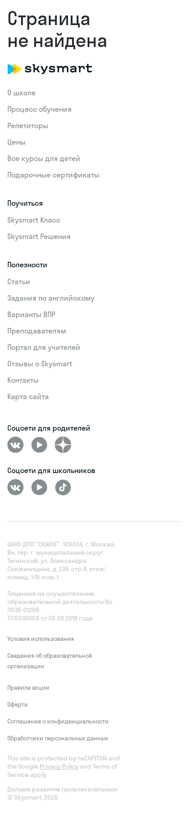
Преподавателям (36, 330)
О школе (21, 92)
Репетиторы (27, 125)
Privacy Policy (59, 766)
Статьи (18, 281)
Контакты (23, 380)
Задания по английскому (50, 297)
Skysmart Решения (39, 236)
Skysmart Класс (33, 219)
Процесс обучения (39, 109)
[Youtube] (39, 445)
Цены (16, 141)
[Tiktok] (63, 487)
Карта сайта (28, 396)
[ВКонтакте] (15, 445)
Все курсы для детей (43, 158)
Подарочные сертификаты (53, 174)
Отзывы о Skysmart (39, 363)
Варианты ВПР (31, 314)
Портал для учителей (43, 347)
